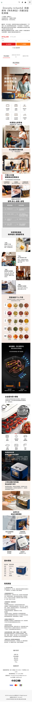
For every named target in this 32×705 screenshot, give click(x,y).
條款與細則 (16, 656)
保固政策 (16, 660)
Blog (16, 662)
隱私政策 (16, 658)
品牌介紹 (16, 654)
